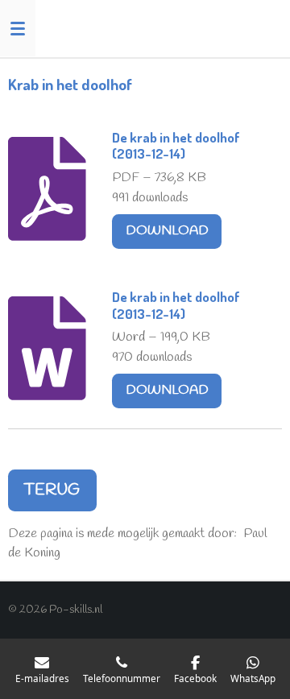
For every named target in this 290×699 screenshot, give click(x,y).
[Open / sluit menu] (17, 28)
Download (167, 231)
